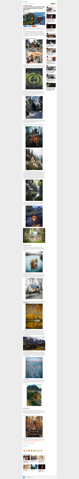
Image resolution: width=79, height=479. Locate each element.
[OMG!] (39, 451)
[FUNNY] (34, 451)
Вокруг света (30, 5)
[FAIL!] (36, 451)
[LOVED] (29, 451)
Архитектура (27, 5)
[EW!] (41, 451)
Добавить (53, 3)
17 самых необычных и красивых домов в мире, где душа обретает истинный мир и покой (34, 8)
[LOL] (31, 451)
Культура (24, 5)
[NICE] (26, 451)
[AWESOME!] (24, 451)
